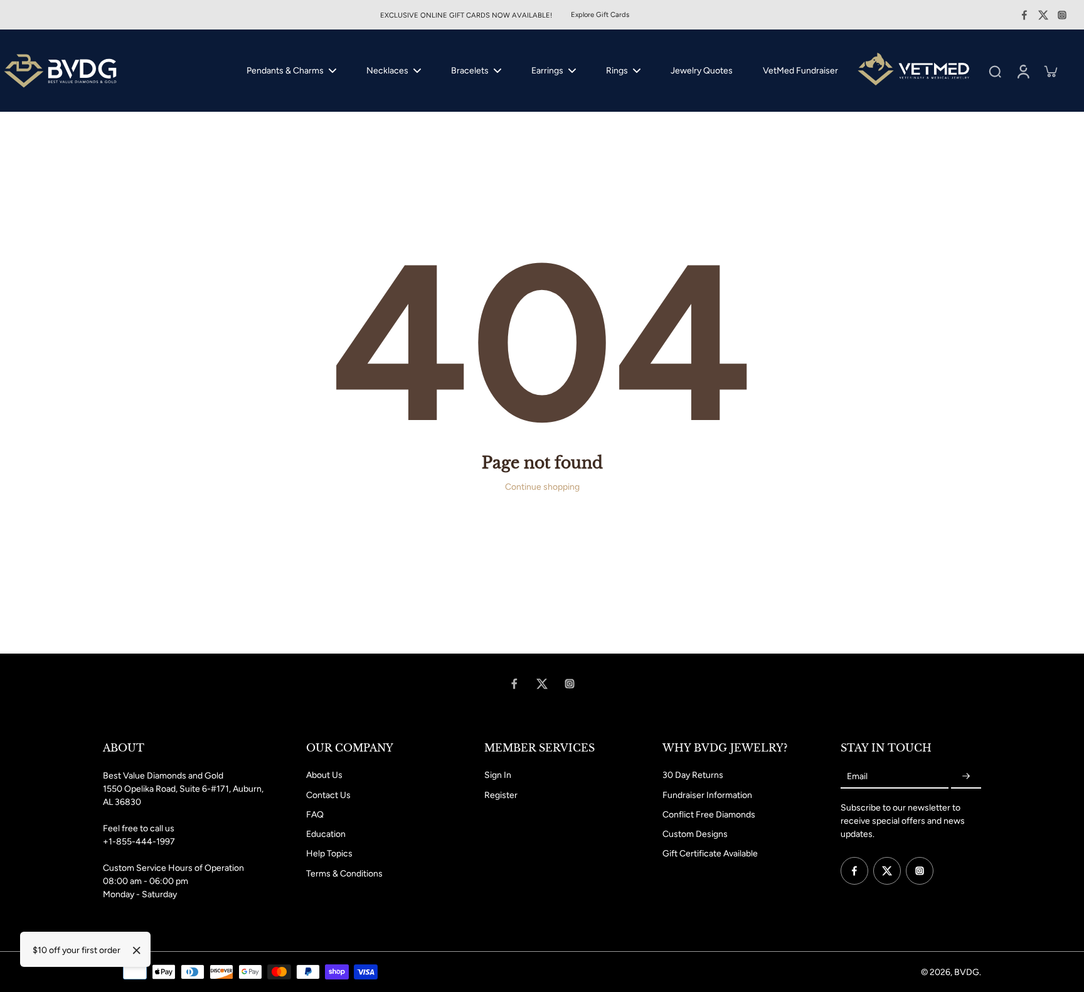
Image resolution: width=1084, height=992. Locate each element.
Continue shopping (542, 487)
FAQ (315, 814)
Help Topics (329, 853)
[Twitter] (1043, 15)
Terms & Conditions (344, 873)
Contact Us (328, 795)
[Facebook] (1024, 15)
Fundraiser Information (707, 795)
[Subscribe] (966, 776)
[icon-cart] (1050, 71)
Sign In (497, 775)
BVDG (966, 972)
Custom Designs (695, 834)
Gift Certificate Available (710, 853)
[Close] (137, 950)
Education (326, 834)
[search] (995, 71)
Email (857, 776)
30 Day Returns (692, 775)
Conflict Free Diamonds (708, 814)
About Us (324, 775)
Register (501, 795)
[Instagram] (1062, 15)
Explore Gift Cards (600, 14)
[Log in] (1022, 71)
